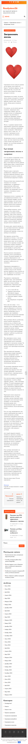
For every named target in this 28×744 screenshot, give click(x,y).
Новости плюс (8, 709)
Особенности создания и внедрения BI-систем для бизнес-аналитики (14, 571)
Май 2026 (7, 592)
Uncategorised (8, 703)
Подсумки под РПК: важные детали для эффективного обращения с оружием (17, 518)
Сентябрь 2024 (8, 636)
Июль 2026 (8, 586)
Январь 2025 (8, 623)
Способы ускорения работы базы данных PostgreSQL (13, 560)
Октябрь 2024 (8, 632)
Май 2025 (7, 611)
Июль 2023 (7, 679)
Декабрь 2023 (8, 664)
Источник (6, 485)
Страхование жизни (9, 30)
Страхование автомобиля (11, 719)
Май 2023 (7, 685)
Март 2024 (7, 654)
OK (19, 742)
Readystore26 (10, 8)
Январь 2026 (8, 604)
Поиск (5, 543)
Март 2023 (7, 692)
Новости (7, 706)
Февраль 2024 (8, 657)
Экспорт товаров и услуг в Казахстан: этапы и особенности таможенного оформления (14, 566)
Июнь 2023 (7, 682)
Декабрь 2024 (8, 626)
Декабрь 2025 (8, 607)
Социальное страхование (11, 716)
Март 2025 (7, 617)
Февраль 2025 (8, 620)
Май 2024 (7, 648)
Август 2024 (8, 639)
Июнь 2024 (8, 645)
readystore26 (8, 40)
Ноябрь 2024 (8, 629)
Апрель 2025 (8, 614)
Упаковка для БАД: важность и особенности (16, 531)
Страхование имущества (10, 725)
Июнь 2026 (8, 589)
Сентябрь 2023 (8, 673)
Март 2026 (7, 598)
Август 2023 (8, 676)
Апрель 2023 (8, 688)
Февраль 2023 (8, 695)
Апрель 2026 (8, 595)
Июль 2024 (8, 642)
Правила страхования (10, 713)
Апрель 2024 (8, 651)
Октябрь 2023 (8, 670)
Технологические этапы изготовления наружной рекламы (14, 555)
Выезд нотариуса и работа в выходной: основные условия (14, 576)
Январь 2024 (8, 660)
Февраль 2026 (8, 601)
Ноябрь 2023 (8, 667)
